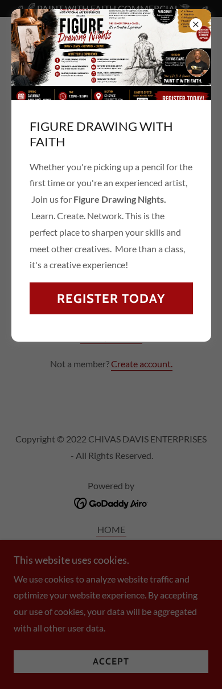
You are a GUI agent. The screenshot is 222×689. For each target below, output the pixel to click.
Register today (111, 298)
